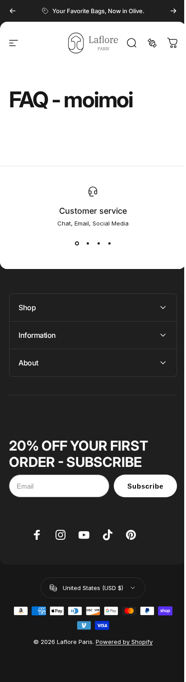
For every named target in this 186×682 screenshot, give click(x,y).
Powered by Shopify (121, 641)
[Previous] (13, 11)
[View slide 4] (109, 243)
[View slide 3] (98, 243)
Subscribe (139, 486)
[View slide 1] (76, 243)
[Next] (173, 11)
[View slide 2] (87, 243)
